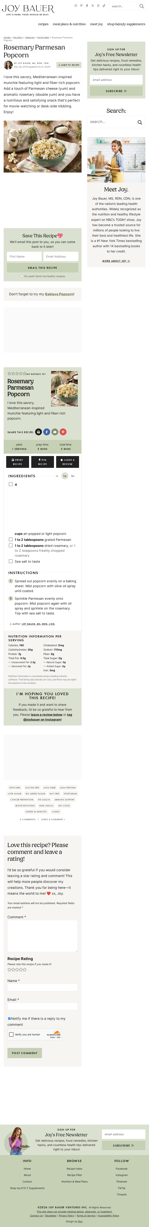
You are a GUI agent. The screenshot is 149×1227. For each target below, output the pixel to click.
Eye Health (44, 799)
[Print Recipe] (38, 431)
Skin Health (46, 805)
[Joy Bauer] (28, 10)
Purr (80, 1221)
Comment (16, 917)
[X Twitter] (92, 6)
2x (72, 476)
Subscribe (115, 91)
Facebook (122, 1168)
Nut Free (55, 793)
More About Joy (114, 261)
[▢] (11, 484)
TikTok (122, 1188)
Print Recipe (18, 462)
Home (7, 37)
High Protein (68, 787)
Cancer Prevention (22, 799)
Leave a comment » (53, 819)
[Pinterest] (81, 6)
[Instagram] (75, 6)
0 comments (27, 819)
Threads (122, 1194)
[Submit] (141, 6)
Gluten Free (32, 787)
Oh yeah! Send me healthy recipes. (45, 276)
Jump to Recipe (70, 64)
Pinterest (121, 1181)
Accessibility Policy (108, 1215)
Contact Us (36, 1215)
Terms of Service (86, 1215)
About (27, 1175)
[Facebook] (87, 6)
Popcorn (43, 37)
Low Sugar (14, 793)
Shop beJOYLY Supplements (126, 24)
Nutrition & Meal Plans (75, 1181)
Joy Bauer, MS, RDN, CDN (33, 63)
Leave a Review (69, 462)
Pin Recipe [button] (42, 462)
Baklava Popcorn (59, 294)
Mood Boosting (25, 805)
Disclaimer (51, 1215)
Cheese (56, 811)
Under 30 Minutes (36, 811)
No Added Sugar (35, 793)
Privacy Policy (66, 1215)
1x (64, 476)
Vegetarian (70, 793)
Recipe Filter (74, 1175)
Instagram (122, 1175)
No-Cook (64, 805)
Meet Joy (96, 24)
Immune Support (64, 799)
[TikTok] (104, 6)
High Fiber (50, 787)
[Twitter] (98, 6)
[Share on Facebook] (46, 431)
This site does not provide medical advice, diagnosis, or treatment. (74, 1211)
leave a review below (46, 714)
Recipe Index (74, 1168)
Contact (27, 1181)
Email (13, 1000)
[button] (9, 374)
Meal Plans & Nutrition (69, 24)
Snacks (30, 37)
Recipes (43, 24)
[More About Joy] (116, 160)
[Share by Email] (54, 431)
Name (13, 981)
